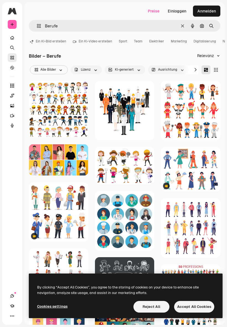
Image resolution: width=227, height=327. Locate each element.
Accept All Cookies (194, 306)
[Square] (215, 69)
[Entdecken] (12, 67)
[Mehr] (12, 315)
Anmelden (206, 11)
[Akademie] (12, 306)
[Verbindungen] (12, 296)
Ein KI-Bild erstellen (51, 41)
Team (138, 41)
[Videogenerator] (12, 115)
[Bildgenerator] (12, 105)
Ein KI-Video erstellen (95, 41)
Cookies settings (52, 306)
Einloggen (177, 11)
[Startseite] (12, 37)
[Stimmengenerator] (12, 125)
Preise (153, 11)
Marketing (179, 41)
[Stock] (12, 57)
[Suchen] (12, 47)
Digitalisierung (205, 41)
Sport (123, 41)
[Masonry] (206, 69)
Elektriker (156, 41)
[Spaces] (12, 95)
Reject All (151, 306)
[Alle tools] (12, 85)
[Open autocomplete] (36, 26)
